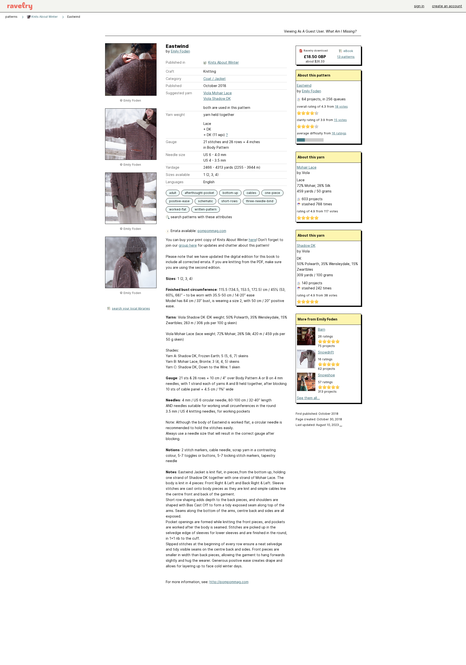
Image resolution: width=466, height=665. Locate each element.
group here (188, 245)
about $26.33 (315, 61)
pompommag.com (212, 231)
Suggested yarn (179, 93)
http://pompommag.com (229, 582)
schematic (205, 201)
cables (251, 193)
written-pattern (205, 209)
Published (174, 86)
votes (341, 106)
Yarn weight (175, 114)
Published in (175, 62)
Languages (174, 182)
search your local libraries (131, 308)
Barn (321, 329)
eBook (348, 51)
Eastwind (304, 85)
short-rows (229, 201)
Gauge (171, 142)
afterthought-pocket (199, 193)
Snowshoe (326, 375)
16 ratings (339, 133)
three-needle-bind (259, 201)
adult (172, 193)
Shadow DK (306, 245)
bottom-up (230, 193)
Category (173, 79)
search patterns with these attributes (201, 217)
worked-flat (177, 209)
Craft (170, 71)
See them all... (308, 398)
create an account (447, 6)
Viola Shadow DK (217, 98)
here (252, 240)
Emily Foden (180, 51)
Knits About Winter (44, 16)
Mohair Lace (306, 167)
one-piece (272, 193)
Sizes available (178, 175)
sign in (419, 6)
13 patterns (346, 57)
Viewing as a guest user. (320, 31)
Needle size (175, 155)
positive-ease (179, 201)
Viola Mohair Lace (217, 93)
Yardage (172, 167)
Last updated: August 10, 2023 (319, 425)
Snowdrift (326, 352)
